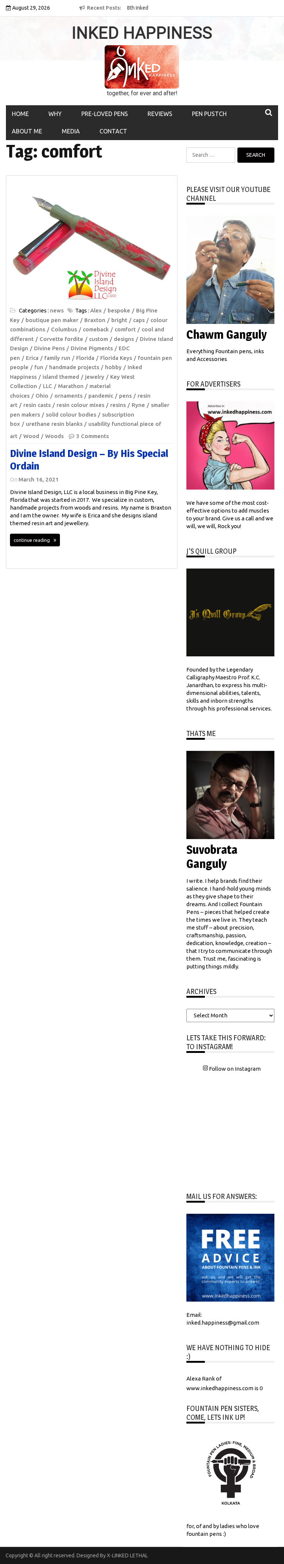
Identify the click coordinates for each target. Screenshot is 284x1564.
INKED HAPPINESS (142, 33)
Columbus (64, 329)
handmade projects (74, 367)
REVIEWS (160, 113)
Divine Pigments (92, 348)
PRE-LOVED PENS (104, 113)
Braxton (94, 320)
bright (119, 320)
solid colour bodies (71, 414)
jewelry (94, 377)
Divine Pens (49, 348)
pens (125, 395)
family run (57, 358)
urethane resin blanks (54, 424)
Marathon (71, 386)
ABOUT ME (27, 131)
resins (118, 405)
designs (124, 339)
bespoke (119, 310)
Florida (85, 358)
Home (20, 113)
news (57, 310)
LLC (47, 386)
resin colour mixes (80, 405)
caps (139, 320)
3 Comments (92, 436)
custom (98, 339)
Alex (96, 310)
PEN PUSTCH (209, 113)
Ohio (42, 395)
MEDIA (71, 131)
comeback (96, 329)
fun (38, 367)
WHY (55, 113)
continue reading (32, 540)
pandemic (100, 395)
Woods (54, 436)
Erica (32, 358)
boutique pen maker (52, 320)
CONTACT (113, 131)
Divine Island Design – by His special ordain (89, 459)
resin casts (37, 405)
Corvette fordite (61, 339)
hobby (113, 367)
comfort (125, 329)
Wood (31, 436)
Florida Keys (116, 358)
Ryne (138, 405)
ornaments (68, 395)
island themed (61, 377)
